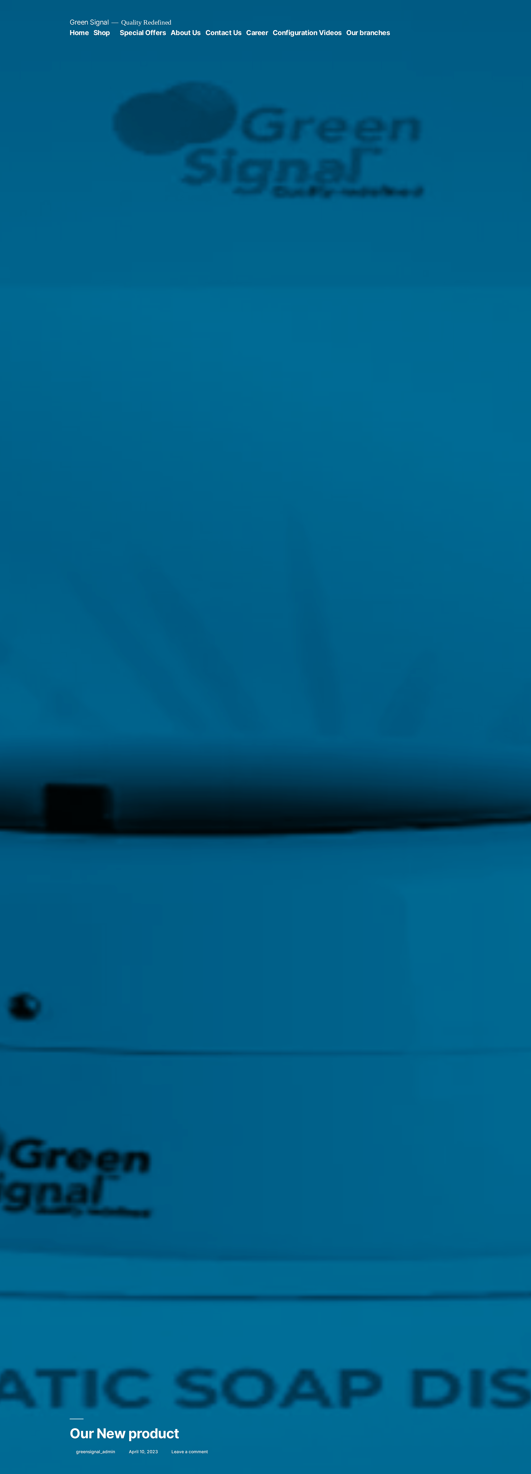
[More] (404, 33)
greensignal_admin (95, 1451)
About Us (186, 32)
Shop (101, 32)
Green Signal (89, 22)
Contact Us (223, 32)
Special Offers (143, 32)
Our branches (368, 32)
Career (257, 32)
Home (79, 32)
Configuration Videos (307, 32)
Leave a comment (189, 1451)
